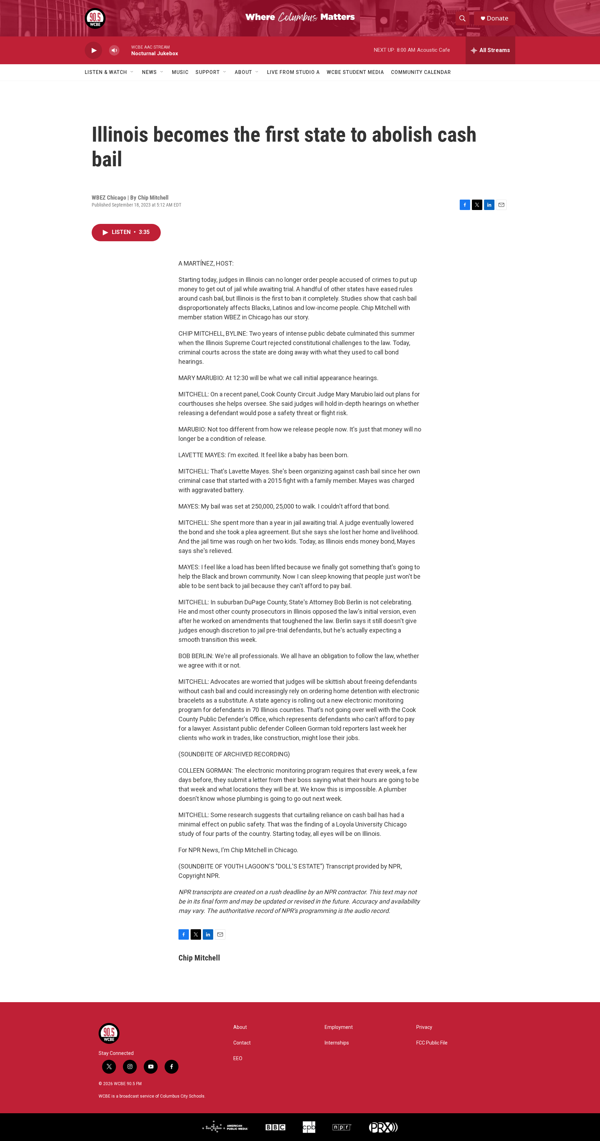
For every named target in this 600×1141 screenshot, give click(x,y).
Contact (242, 1043)
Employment (339, 1027)
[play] (93, 50)
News (149, 72)
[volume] (114, 50)
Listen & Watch (106, 72)
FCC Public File (432, 1043)
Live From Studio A (293, 72)
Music (180, 72)
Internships (337, 1043)
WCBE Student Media (355, 72)
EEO (237, 1058)
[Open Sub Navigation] (132, 72)
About (243, 72)
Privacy (424, 1027)
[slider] (125, 50)
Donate (497, 18)
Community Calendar (421, 72)
